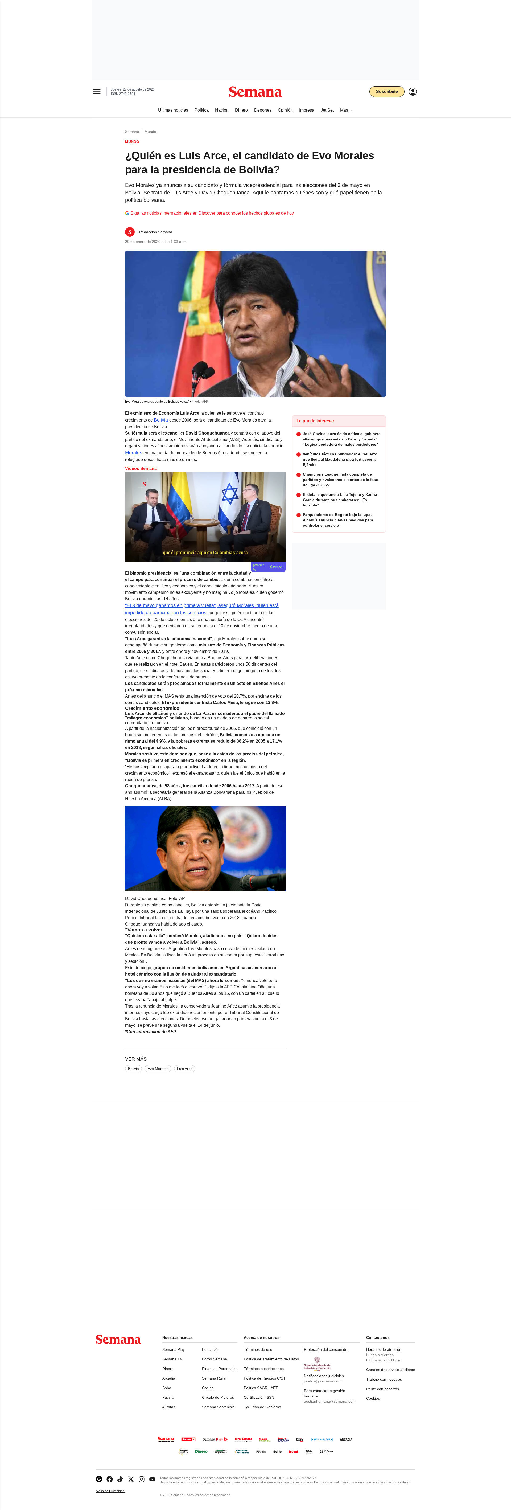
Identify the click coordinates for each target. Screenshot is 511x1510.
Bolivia (161, 420)
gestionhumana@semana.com (330, 1401)
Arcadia (168, 1378)
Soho (166, 1388)
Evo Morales (157, 1068)
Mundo (150, 131)
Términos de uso (258, 1349)
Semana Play (173, 1349)
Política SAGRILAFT (261, 1388)
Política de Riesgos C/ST (265, 1378)
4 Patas (168, 1407)
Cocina (208, 1388)
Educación (211, 1349)
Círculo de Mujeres (218, 1397)
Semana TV (172, 1359)
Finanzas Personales (219, 1368)
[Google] (99, 1479)
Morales (134, 452)
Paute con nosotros (382, 1389)
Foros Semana (214, 1359)
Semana (132, 131)
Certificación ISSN (259, 1397)
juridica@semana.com (322, 1381)
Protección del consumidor (326, 1349)
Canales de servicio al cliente (390, 1370)
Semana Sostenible (218, 1407)
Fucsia (168, 1397)
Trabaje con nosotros (384, 1379)
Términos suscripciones (264, 1368)
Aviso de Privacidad (116, 1491)
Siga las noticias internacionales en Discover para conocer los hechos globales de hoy (212, 213)
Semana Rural (214, 1378)
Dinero (168, 1368)
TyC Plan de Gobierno (262, 1407)
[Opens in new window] (109, 1479)
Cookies (373, 1398)
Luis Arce (184, 1068)
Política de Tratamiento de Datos (271, 1359)
